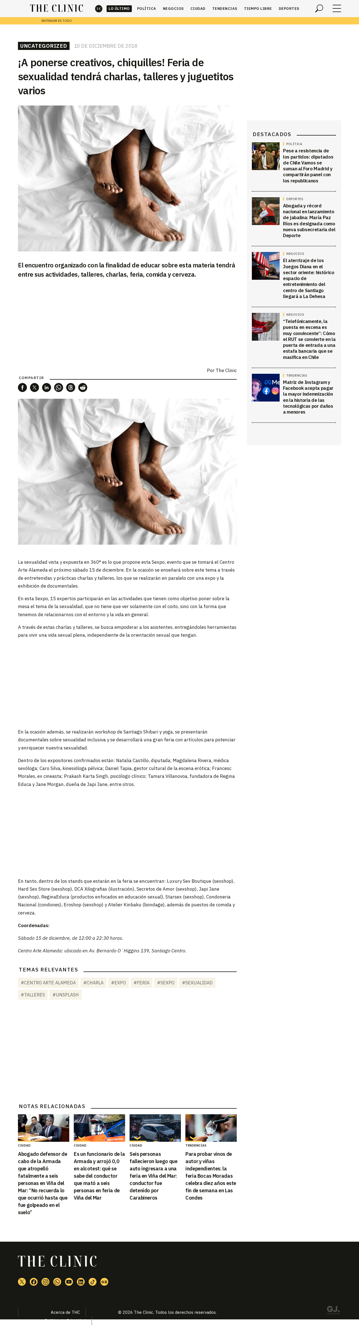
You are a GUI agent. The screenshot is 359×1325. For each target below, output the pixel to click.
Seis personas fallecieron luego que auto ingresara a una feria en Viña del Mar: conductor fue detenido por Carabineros (153, 1176)
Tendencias (224, 8)
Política (146, 8)
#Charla (93, 982)
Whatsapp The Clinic (57, 1282)
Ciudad (198, 8)
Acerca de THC (65, 1312)
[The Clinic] (56, 8)
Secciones (337, 8)
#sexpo (165, 982)
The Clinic (98, 8)
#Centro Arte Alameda (48, 982)
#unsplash (65, 995)
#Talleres (33, 995)
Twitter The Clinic (22, 1282)
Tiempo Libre (258, 8)
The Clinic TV (69, 1282)
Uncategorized (43, 45)
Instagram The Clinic (45, 1282)
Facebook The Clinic (34, 1282)
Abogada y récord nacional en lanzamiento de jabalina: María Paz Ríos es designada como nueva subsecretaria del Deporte (309, 221)
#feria (141, 982)
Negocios (173, 8)
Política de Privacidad (65, 1320)
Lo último (119, 8)
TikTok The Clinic (92, 1282)
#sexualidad (197, 982)
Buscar (319, 8)
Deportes (289, 8)
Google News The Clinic (104, 1282)
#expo (118, 982)
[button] (22, 387)
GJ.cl (333, 1311)
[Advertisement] (127, 683)
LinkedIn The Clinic (81, 1282)
